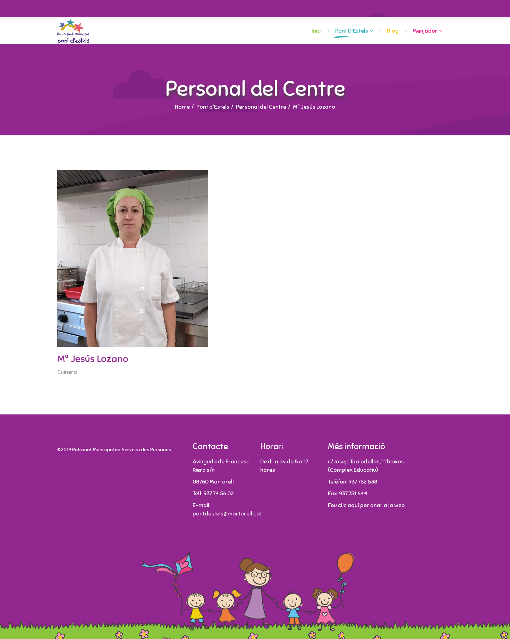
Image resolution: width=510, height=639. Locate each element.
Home (182, 106)
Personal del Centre (261, 106)
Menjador (425, 30)
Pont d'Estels (351, 30)
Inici (316, 30)
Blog (393, 30)
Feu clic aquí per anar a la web (366, 505)
